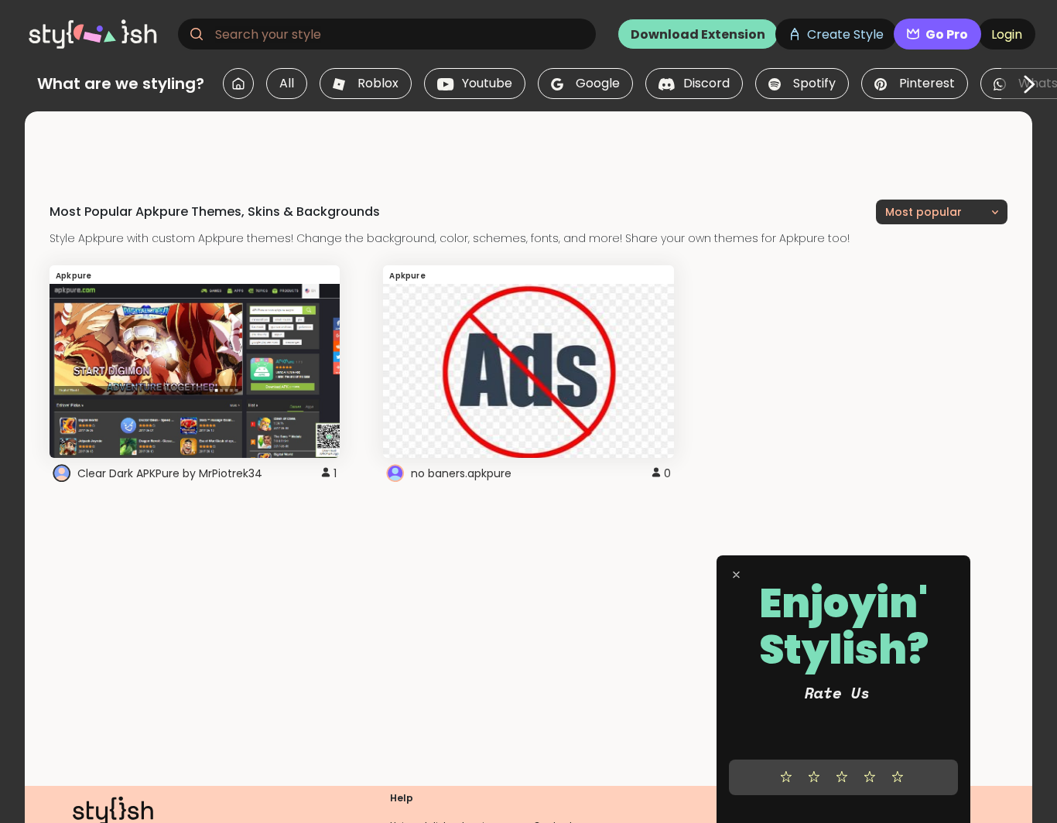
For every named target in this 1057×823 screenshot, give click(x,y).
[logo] (97, 34)
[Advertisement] (528, 146)
